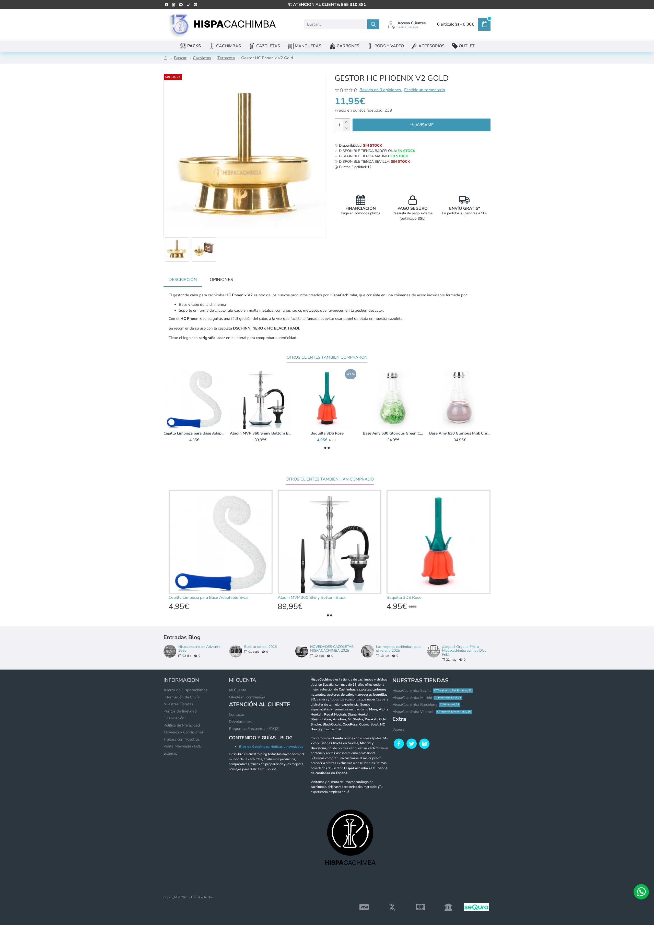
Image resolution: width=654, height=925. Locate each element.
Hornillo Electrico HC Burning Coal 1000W (327, 433)
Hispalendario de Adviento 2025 (199, 649)
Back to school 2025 (260, 647)
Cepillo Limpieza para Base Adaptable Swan (393, 433)
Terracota (226, 58)
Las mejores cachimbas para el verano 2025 (398, 649)
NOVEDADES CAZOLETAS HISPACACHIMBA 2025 (332, 649)
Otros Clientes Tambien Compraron (327, 357)
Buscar (180, 58)
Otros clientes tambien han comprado (330, 479)
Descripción (183, 280)
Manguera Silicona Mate (194, 433)
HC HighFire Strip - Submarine (260, 433)
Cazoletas (202, 58)
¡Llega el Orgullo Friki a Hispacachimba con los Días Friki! (464, 651)
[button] (325, 448)
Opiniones (221, 280)
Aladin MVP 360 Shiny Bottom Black (460, 433)
